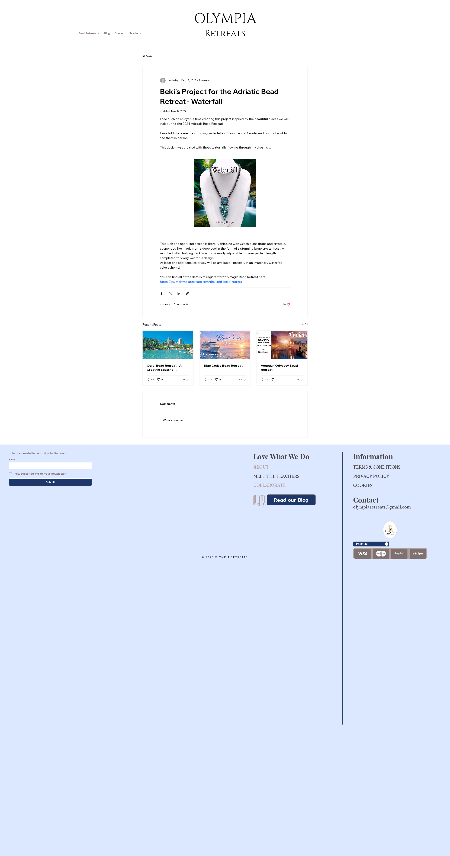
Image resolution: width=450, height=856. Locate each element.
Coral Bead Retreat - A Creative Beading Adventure (164, 367)
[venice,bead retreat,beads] (282, 345)
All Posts (147, 56)
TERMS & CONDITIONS (376, 467)
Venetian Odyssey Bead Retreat (279, 367)
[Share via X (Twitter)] (170, 293)
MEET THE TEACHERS (276, 476)
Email (13, 459)
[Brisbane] (168, 345)
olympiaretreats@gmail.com (382, 507)
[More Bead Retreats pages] (98, 33)
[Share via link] (187, 293)
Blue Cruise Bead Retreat (223, 365)
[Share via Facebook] (161, 293)
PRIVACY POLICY (371, 476)
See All (304, 324)
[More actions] (288, 80)
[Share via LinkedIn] (179, 293)
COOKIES (362, 485)
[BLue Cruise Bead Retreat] (225, 345)
